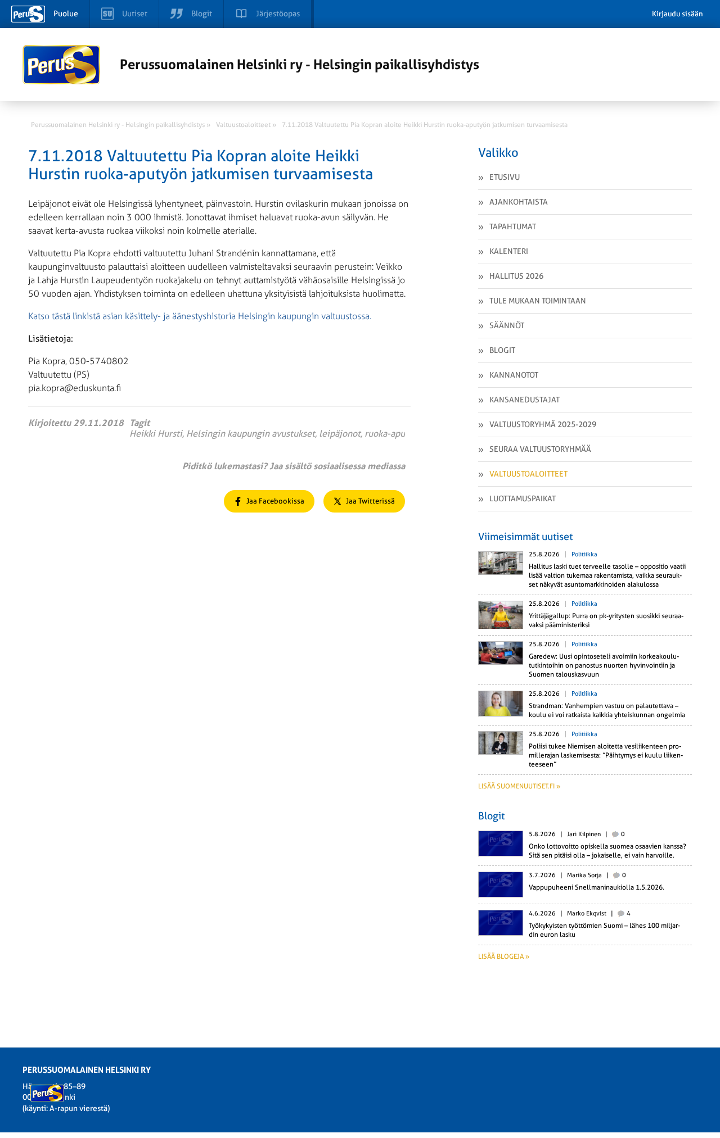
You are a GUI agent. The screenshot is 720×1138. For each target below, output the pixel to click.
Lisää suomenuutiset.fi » (519, 786)
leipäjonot (340, 433)
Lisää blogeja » (503, 956)
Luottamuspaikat (522, 498)
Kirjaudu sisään (677, 14)
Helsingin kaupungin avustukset (250, 433)
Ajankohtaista (518, 201)
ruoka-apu (384, 433)
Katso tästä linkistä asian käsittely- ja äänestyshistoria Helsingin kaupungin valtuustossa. (199, 316)
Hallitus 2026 (516, 275)
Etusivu (504, 177)
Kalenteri (508, 251)
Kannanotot (513, 374)
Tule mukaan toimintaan (537, 300)
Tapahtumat (512, 226)
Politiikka (584, 554)
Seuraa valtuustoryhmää (540, 449)
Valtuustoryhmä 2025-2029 (542, 424)
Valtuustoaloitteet (528, 473)
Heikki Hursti (155, 433)
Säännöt (506, 325)
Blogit (502, 350)
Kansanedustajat (524, 399)
